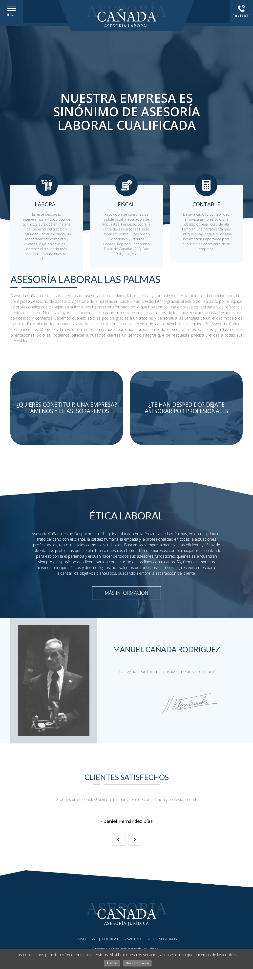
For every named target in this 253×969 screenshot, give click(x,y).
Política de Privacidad (121, 939)
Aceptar (112, 963)
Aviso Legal (86, 939)
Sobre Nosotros (162, 939)
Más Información (126, 592)
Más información (137, 963)
